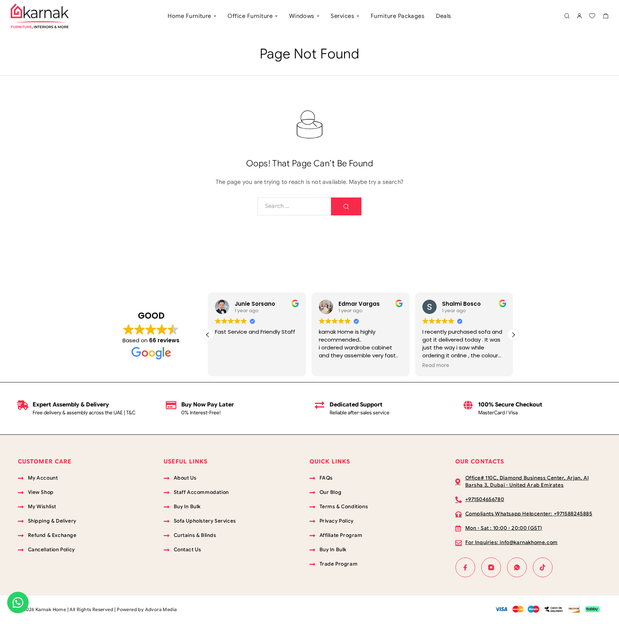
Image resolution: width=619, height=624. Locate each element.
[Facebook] (465, 567)
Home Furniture (189, 16)
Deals (443, 16)
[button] (513, 334)
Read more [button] (435, 365)
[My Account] (579, 16)
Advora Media (161, 609)
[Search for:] (294, 206)
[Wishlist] (592, 17)
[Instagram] (491, 567)
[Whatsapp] (517, 567)
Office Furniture (250, 16)
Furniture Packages (398, 16)
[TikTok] (543, 567)
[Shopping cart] (605, 17)
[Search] (567, 16)
